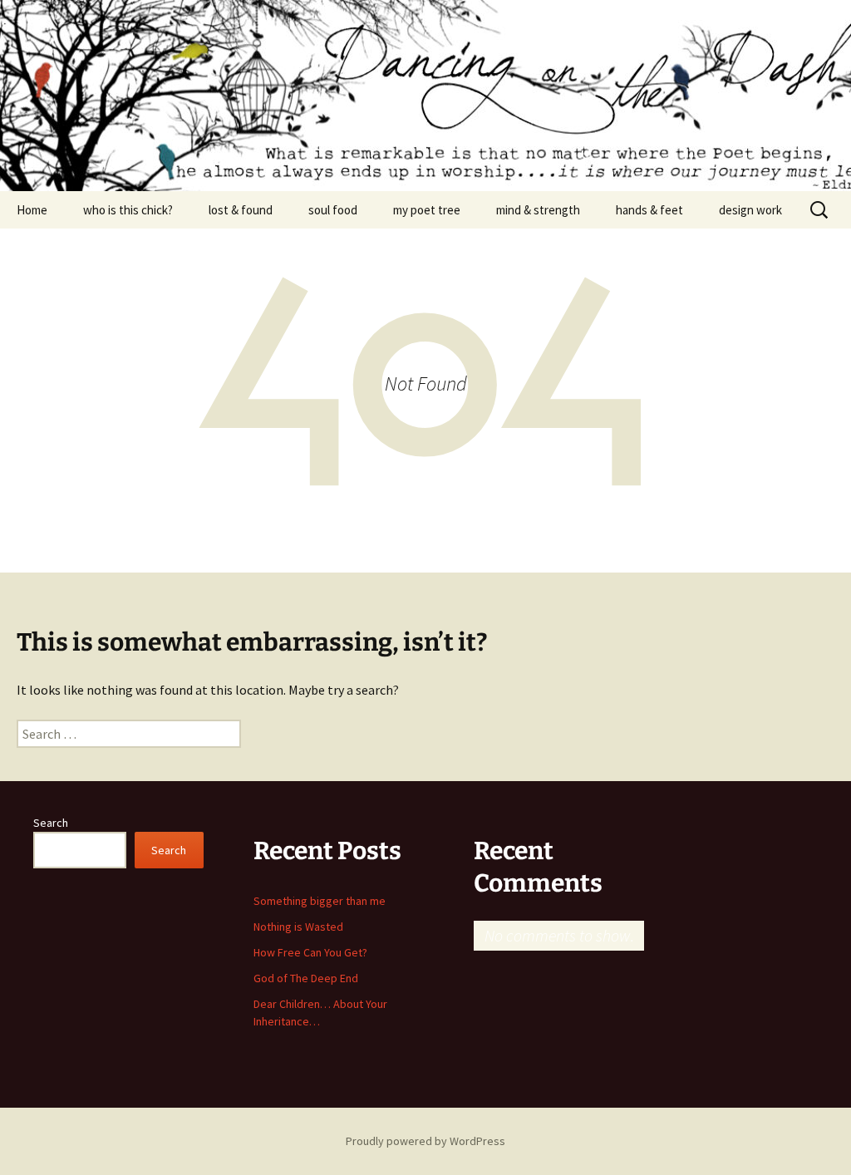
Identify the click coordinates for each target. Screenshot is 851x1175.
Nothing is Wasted (298, 926)
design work (750, 210)
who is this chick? (128, 210)
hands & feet (649, 210)
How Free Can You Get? (310, 952)
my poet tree (426, 210)
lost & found (241, 210)
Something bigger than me (319, 900)
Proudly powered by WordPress (425, 1140)
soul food (332, 210)
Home (32, 210)
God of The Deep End (305, 978)
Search (50, 822)
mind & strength (538, 210)
